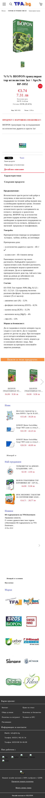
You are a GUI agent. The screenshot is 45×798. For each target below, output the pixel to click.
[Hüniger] (31, 661)
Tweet (22, 158)
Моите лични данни (23, 788)
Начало (4, 10)
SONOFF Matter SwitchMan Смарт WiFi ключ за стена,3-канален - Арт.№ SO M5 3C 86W (27, 426)
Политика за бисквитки (32, 712)
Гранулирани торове (34, 10)
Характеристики (12, 175)
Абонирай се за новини (14, 578)
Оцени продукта (9, 161)
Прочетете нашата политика (22, 781)
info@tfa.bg (15, 733)
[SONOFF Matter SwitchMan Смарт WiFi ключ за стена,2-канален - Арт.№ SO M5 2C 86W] (10, 443)
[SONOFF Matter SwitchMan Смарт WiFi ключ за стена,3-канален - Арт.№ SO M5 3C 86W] (10, 429)
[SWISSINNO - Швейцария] (31, 621)
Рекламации (6, 722)
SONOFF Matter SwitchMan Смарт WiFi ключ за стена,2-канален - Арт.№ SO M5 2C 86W (27, 441)
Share (10, 158)
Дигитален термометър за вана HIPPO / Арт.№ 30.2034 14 (27, 412)
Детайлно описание (14, 169)
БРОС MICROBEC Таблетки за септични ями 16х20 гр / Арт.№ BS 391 (28, 496)
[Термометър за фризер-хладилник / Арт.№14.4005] (10, 470)
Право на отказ (28, 707)
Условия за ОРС (29, 717)
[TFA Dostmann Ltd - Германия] (14, 601)
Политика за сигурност (11, 717)
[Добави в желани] (40, 138)
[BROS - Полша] (14, 621)
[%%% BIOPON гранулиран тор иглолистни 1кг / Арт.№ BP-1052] (22, 57)
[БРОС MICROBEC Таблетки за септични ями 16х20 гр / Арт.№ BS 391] (10, 499)
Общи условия (7, 712)
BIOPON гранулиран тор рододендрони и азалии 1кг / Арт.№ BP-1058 (33, 390)
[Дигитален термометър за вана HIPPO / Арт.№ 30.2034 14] (10, 415)
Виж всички (9, 583)
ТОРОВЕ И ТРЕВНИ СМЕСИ (17, 10)
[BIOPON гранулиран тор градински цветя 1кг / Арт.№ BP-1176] (11, 375)
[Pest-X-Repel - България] (31, 601)
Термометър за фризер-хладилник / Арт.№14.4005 (27, 467)
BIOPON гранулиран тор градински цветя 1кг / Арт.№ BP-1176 (11, 390)
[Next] (41, 382)
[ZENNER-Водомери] (31, 641)
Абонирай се (11, 455)
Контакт (5, 707)
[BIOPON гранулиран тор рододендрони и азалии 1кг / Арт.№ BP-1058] (33, 375)
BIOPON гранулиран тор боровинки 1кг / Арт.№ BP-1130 (27, 482)
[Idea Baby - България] (31, 681)
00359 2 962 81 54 (19, 738)
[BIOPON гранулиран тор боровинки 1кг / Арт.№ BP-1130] (10, 484)
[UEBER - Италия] (14, 641)
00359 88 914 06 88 (19, 742)
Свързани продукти (14, 182)
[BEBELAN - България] (14, 681)
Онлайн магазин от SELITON (22, 795)
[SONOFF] (14, 661)
